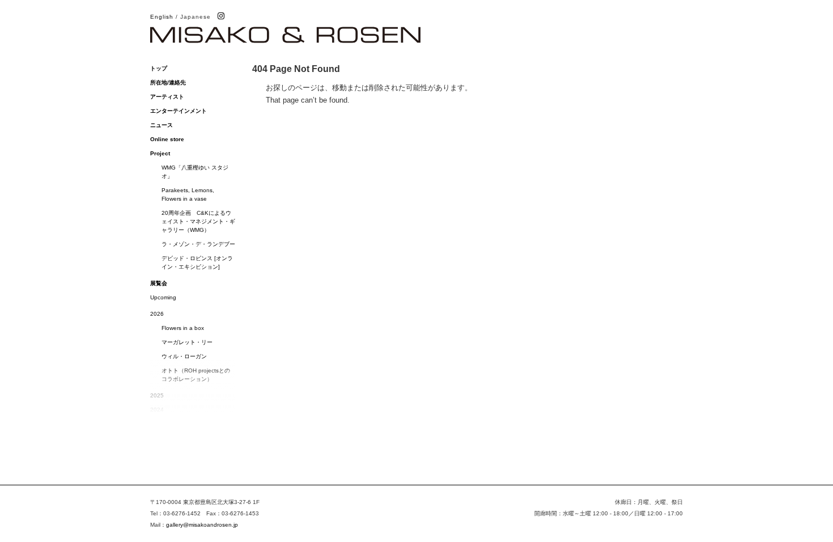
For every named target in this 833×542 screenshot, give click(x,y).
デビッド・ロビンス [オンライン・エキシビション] (197, 262)
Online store (167, 139)
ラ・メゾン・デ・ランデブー (198, 244)
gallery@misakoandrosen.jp (202, 525)
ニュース (161, 125)
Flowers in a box (183, 328)
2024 (157, 409)
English (161, 17)
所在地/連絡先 (168, 82)
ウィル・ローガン (184, 356)
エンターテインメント (178, 111)
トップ (158, 68)
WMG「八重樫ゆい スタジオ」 (195, 171)
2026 (157, 314)
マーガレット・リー (187, 342)
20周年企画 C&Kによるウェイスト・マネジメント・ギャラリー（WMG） (198, 221)
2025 (157, 395)
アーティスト (167, 97)
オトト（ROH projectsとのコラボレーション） (196, 374)
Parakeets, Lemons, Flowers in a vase (188, 194)
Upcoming (163, 297)
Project (160, 153)
